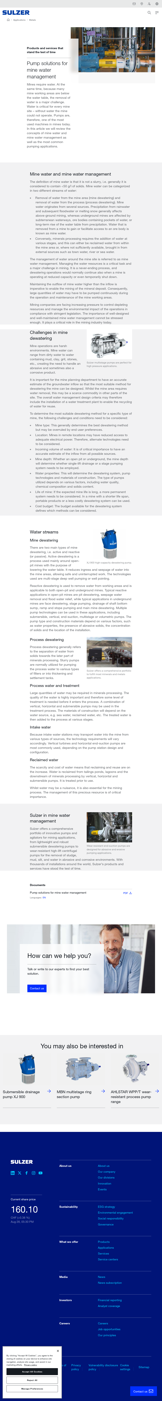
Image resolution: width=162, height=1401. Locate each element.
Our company (106, 1171)
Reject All (32, 1380)
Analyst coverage (109, 1306)
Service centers (108, 1259)
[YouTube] (40, 1173)
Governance (106, 1224)
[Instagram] (33, 1173)
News (101, 1277)
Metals (32, 19)
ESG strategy (106, 1206)
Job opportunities (109, 1329)
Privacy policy (30, 1365)
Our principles (107, 1335)
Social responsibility (111, 1218)
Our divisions (106, 1177)
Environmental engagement (115, 1212)
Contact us (37, 988)
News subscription (110, 1282)
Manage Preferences (32, 1388)
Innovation (104, 1183)
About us (103, 1165)
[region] (32, 1372)
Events (102, 1189)
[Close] (57, 1350)
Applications (19, 19)
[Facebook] (26, 1173)
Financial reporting (110, 1300)
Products (104, 1241)
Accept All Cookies (32, 1371)
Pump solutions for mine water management (79, 892)
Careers (103, 1323)
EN (44, 897)
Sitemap (144, 1367)
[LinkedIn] (13, 1173)
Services (103, 1253)
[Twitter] (20, 1173)
